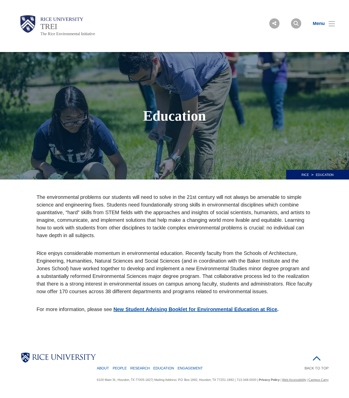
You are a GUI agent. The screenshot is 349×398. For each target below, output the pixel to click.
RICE (305, 175)
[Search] (296, 23)
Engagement (190, 368)
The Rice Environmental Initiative (67, 34)
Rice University (61, 19)
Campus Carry (318, 380)
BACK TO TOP (317, 368)
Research (140, 368)
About (103, 368)
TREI (48, 26)
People (120, 368)
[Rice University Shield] (27, 24)
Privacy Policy (269, 380)
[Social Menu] (274, 23)
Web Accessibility (294, 380)
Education (163, 368)
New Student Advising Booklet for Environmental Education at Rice (195, 309)
